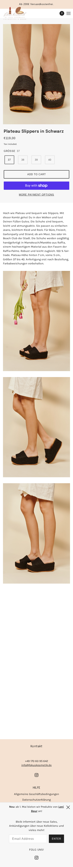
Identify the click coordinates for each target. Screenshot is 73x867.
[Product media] (36, 321)
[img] (36, 774)
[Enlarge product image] (36, 74)
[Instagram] (36, 857)
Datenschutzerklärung (36, 799)
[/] (18, 13)
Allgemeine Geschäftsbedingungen (36, 794)
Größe (9, 151)
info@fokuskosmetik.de (36, 765)
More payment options (36, 194)
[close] (68, 807)
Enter (56, 838)
